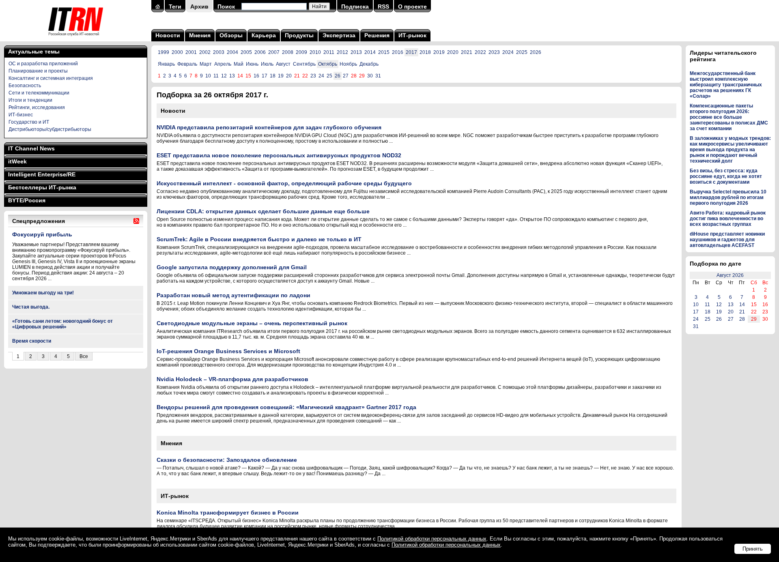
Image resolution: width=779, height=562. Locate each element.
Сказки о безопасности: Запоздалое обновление (227, 460)
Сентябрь (304, 64)
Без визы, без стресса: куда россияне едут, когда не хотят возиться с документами (726, 176)
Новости (167, 35)
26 (337, 76)
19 (281, 76)
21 (742, 312)
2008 (287, 52)
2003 (218, 52)
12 (224, 76)
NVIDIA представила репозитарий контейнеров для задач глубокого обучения (269, 127)
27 (346, 76)
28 (742, 319)
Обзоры (231, 35)
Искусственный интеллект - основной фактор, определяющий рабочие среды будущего (284, 183)
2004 (232, 52)
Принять (752, 549)
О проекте (412, 6)
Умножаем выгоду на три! (43, 293)
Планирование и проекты (38, 71)
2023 (494, 52)
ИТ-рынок (412, 35)
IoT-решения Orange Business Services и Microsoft (228, 351)
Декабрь (369, 64)
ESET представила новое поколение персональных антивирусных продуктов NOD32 (279, 155)
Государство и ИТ (29, 122)
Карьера (264, 35)
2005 (246, 52)
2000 (177, 52)
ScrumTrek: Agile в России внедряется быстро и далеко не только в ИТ (259, 239)
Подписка (355, 6)
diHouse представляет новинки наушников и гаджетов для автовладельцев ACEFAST (727, 239)
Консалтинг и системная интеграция (51, 78)
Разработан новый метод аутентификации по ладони (233, 295)
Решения (377, 35)
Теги (175, 6)
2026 (535, 52)
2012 (342, 52)
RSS (383, 6)
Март (206, 64)
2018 (425, 52)
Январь (166, 64)
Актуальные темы (34, 51)
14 (742, 304)
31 (378, 76)
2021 (466, 52)
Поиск (226, 6)
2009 (301, 52)
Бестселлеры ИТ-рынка (42, 187)
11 (216, 76)
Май (238, 64)
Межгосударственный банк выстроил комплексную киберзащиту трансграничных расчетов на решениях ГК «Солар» (726, 85)
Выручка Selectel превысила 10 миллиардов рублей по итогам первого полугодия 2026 (728, 197)
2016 (397, 52)
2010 (315, 52)
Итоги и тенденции (30, 100)
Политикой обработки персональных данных (431, 539)
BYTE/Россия (26, 200)
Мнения (200, 35)
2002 (205, 52)
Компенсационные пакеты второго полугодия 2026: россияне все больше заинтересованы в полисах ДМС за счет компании (729, 117)
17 (264, 76)
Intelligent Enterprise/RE (41, 174)
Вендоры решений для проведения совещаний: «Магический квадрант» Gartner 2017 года (286, 407)
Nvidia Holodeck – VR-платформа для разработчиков (232, 379)
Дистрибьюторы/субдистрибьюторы (50, 129)
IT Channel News (31, 148)
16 (256, 76)
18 (272, 76)
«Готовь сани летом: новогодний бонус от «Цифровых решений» (62, 324)
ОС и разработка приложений (43, 63)
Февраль (187, 64)
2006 (260, 52)
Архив (199, 6)
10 (208, 76)
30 (370, 76)
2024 (508, 52)
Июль (267, 64)
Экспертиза (339, 35)
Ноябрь (348, 64)
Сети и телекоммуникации (39, 93)
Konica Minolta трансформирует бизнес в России (228, 512)
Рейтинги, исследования (37, 107)
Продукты (299, 35)
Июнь (252, 64)
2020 (452, 52)
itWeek (17, 161)
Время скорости (31, 341)
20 (289, 76)
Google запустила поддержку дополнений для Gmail (232, 267)
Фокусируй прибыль (42, 234)
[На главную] (75, 38)
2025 (521, 52)
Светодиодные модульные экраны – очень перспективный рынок (252, 323)
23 (313, 76)
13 (232, 76)
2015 (384, 52)
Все (84, 356)
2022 (480, 52)
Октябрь (327, 64)
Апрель (222, 64)
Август (283, 64)
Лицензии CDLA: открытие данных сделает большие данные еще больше (263, 211)
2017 (411, 52)
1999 (163, 52)
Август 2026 (730, 275)
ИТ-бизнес (21, 115)
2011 (328, 52)
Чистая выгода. (30, 307)
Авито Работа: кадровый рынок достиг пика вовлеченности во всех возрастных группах (728, 218)
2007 (274, 52)
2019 (439, 52)
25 (329, 76)
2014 (370, 52)
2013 (356, 52)
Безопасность (25, 85)
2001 (191, 52)
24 (321, 76)
